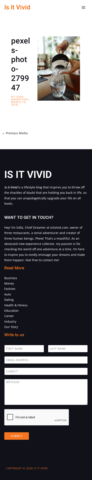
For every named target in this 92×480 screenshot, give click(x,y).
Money (9, 283)
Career (9, 316)
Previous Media (15, 133)
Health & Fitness (16, 305)
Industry (10, 321)
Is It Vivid (17, 7)
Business (10, 278)
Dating (9, 300)
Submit (16, 436)
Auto (7, 294)
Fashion (9, 289)
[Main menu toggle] (83, 7)
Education (11, 311)
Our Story (11, 327)
